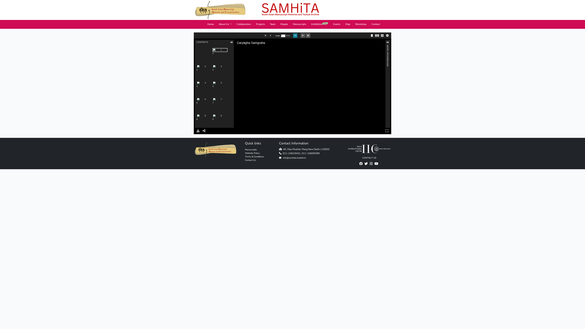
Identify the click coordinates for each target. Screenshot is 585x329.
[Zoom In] (237, 49)
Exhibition (319, 24)
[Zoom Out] (241, 49)
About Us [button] (224, 24)
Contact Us (250, 160)
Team (272, 24)
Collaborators (243, 24)
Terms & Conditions (254, 156)
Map (347, 24)
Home (210, 24)
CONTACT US (369, 157)
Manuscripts (299, 24)
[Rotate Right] (246, 49)
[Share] (204, 131)
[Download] (198, 131)
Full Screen (387, 131)
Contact (375, 24)
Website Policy (252, 153)
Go (295, 35)
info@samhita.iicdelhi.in (294, 157)
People (284, 24)
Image (277, 36)
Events (336, 24)
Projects (260, 24)
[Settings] (387, 35)
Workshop (360, 24)
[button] (231, 42)
